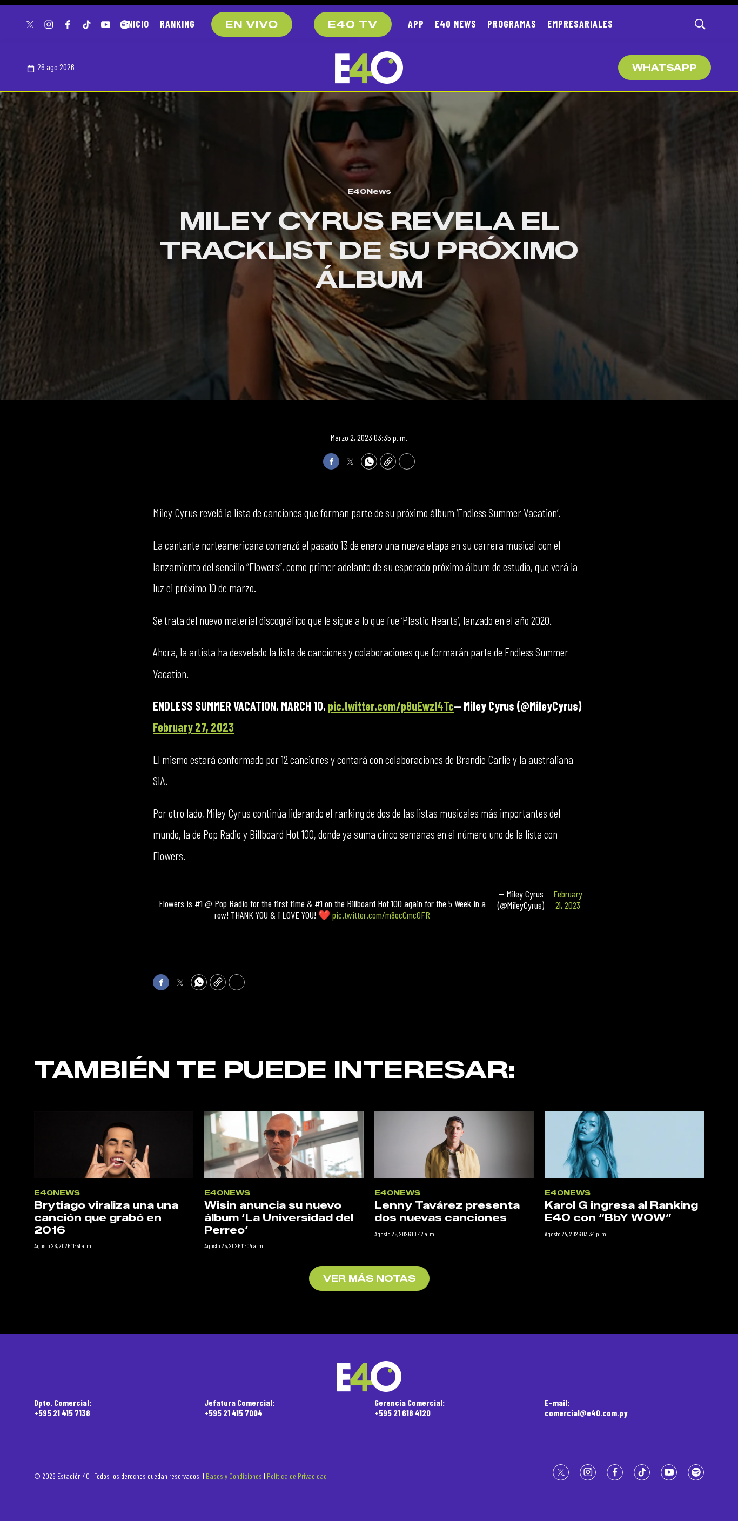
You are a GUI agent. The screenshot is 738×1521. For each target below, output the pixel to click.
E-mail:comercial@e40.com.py (586, 1407)
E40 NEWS (456, 24)
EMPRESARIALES (580, 24)
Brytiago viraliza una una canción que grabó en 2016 (106, 1218)
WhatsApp (664, 68)
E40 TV (353, 25)
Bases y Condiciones (234, 1475)
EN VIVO (251, 25)
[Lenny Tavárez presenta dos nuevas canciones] (454, 1144)
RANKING (177, 24)
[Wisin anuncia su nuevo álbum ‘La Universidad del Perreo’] (284, 1144)
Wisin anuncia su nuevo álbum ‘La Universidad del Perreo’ (278, 1218)
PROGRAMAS (511, 24)
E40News (369, 191)
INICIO (137, 24)
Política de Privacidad (297, 1475)
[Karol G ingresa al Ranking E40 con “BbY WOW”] (624, 1144)
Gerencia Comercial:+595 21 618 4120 (409, 1407)
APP (416, 24)
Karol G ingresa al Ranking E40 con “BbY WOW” (621, 1212)
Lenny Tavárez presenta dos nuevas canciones (447, 1212)
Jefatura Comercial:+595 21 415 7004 (239, 1407)
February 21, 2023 (567, 900)
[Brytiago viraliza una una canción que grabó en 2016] (113, 1144)
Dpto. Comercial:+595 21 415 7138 (62, 1407)
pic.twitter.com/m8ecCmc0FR (381, 915)
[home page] (369, 67)
